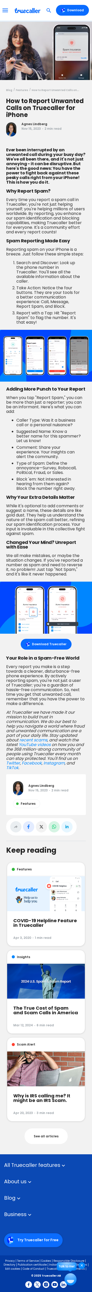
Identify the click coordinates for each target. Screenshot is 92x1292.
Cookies (46, 1261)
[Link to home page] (28, 10)
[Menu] (5, 10)
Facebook (32, 763)
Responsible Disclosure (68, 1261)
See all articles (46, 1136)
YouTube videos (35, 745)
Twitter (13, 763)
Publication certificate (32, 1265)
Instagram (54, 763)
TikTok (12, 768)
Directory (9, 1265)
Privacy (10, 1261)
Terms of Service (28, 1261)
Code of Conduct (33, 1269)
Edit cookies (12, 1269)
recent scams (33, 740)
